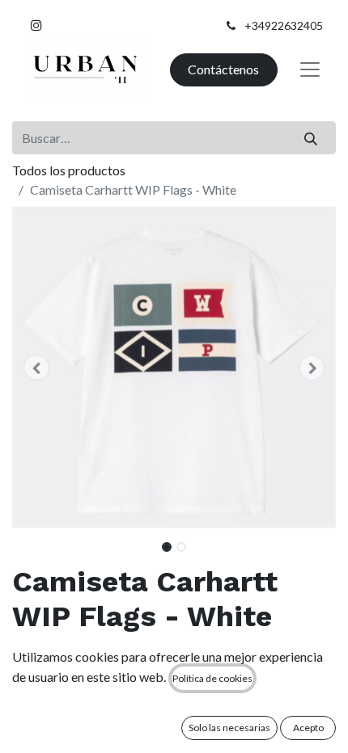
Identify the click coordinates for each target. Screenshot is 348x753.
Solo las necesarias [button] (229, 727)
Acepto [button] (308, 727)
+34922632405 (283, 25)
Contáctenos (223, 69)
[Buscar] (311, 137)
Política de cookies (212, 678)
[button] (36, 368)
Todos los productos (68, 170)
